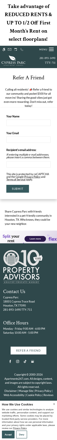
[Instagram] (17, 362)
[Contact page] (10, 49)
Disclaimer (10, 391)
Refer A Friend (28, 350)
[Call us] (22, 49)
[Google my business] (32, 362)
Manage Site (26, 391)
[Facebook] (10, 362)
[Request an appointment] (16, 49)
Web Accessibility (14, 395)
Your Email (17, 133)
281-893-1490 (47, 60)
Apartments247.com (16, 378)
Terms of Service (15, 179)
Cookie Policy (34, 395)
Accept (8, 434)
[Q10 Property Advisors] (23, 266)
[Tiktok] (25, 362)
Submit (17, 188)
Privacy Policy (32, 176)
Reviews (48, 395)
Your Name (18, 116)
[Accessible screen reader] (4, 49)
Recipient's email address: (21, 150)
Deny (21, 434)
